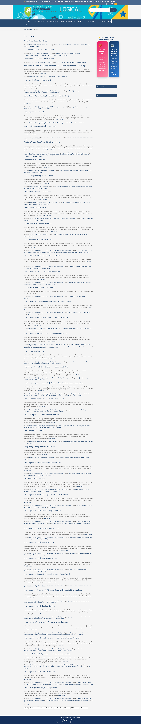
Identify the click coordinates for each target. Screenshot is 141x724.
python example (87, 186)
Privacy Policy (90, 21)
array (64, 202)
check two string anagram (84, 282)
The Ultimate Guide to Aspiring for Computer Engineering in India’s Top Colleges (55, 66)
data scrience (75, 137)
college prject (80, 153)
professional (51, 634)
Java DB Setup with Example (34, 478)
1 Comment (61, 314)
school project (65, 154)
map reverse (52, 314)
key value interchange (32, 314)
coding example (75, 344)
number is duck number (75, 684)
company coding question (66, 457)
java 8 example (78, 202)
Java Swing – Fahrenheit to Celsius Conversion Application (46, 367)
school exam (66, 634)
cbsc (49, 523)
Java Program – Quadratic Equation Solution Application (45, 333)
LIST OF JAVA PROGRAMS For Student (38, 239)
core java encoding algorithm (76, 266)
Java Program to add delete (76, 394)
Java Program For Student (34, 112)
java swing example (79, 346)
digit (25, 507)
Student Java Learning (41, 92)
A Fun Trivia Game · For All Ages (36, 41)
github (30, 154)
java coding (86, 457)
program (39, 491)
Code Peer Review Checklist (34, 160)
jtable (30, 395)
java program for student (44, 252)
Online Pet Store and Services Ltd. (37, 207)
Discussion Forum (103, 21)
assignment (73, 153)
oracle (77, 666)
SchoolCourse (42, 44)
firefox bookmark (74, 234)
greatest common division (78, 601)
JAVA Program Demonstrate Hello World (39, 287)
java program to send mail (77, 441)
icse (58, 523)
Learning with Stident (29, 92)
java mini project (28, 700)
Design (37, 218)
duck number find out (54, 684)
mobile (74, 666)
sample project (45, 154)
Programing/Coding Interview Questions (39, 447)
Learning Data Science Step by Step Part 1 (40, 126)
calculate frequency (82, 505)
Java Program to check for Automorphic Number (43, 510)
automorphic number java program (38, 523)
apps (28, 666)
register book (86, 700)
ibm (40, 666)
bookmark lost (65, 234)
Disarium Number (84, 569)
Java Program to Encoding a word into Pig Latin (42, 255)
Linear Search (32, 108)
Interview (43, 137)
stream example (32, 204)
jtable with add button (38, 395)
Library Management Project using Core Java (41, 687)
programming (59, 634)
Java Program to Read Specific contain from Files (42, 463)
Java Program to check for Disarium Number (41, 558)
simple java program (57, 252)
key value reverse (43, 314)
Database (37, 137)
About (80, 21)
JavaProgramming (43, 91)
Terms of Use (76, 717)
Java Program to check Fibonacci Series (39, 542)
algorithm (74, 107)
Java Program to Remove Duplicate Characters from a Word (47, 574)
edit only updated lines (36, 427)
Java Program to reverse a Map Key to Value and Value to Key (47, 301)
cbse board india (80, 633)
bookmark (58, 234)
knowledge (78, 523)
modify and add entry (64, 395)
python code (79, 186)
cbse (69, 553)
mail (86, 441)
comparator (72, 362)
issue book (85, 698)
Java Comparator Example (34, 351)
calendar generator (85, 410)
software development (76, 154)
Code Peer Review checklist (77, 170)
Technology (51, 91)
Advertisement (33, 665)
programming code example (67, 186)
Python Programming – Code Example (38, 176)
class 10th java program (83, 250)
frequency (29, 507)
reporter (46, 363)
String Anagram (28, 284)
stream (26, 204)
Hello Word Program (79, 296)
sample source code (55, 154)
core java (83, 91)
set (89, 202)
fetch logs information (74, 473)
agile (64, 153)
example (87, 153)
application (71, 410)
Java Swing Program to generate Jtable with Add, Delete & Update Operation (53, 383)
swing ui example (28, 379)
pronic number (57, 650)
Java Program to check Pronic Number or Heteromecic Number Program (52, 638)
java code (85, 202)
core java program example (84, 682)
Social (47, 44)
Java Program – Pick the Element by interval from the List (46, 317)
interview (61, 523)
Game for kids (80, 44)
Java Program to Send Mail (34, 431)
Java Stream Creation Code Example (37, 191)
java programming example (36, 363)
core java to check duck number (32, 684)
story (48, 62)
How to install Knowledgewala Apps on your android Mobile (47, 654)
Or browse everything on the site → (106, 79)
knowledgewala (86, 523)
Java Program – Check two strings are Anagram (42, 271)
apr (30, 666)
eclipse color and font (68, 425)
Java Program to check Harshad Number (39, 606)
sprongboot (27, 156)
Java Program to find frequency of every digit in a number (46, 494)
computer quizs (59, 53)
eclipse (31, 411)
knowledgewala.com (62, 666)
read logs (40, 475)
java (88, 91)
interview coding (78, 457)
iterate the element (78, 328)
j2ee (35, 411)
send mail (90, 441)
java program (44, 346)
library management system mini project (67, 700)
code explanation (28, 634)
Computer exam (70, 62)
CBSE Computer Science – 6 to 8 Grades (39, 50)
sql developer (42, 347)
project (29, 220)
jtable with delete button (51, 395)
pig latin (36, 268)
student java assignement (70, 252)
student (73, 634)
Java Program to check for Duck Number (39, 671)
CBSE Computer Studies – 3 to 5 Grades (39, 58)
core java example (87, 537)
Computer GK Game (60, 44)
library (69, 666)
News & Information (67, 21)
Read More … (43, 73)
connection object (84, 489)
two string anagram (38, 284)
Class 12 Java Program (75, 91)
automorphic (80, 521)
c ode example (70, 202)
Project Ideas (56, 218)
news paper (57, 665)
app (25, 666)
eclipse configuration (34, 346)
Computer (32, 44)
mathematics (89, 346)
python (39, 154)
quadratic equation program (31, 347)
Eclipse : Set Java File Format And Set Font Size (41, 415)
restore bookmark (84, 234)
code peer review (64, 170)
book (33, 666)
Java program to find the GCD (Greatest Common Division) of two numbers (53, 590)
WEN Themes (84, 722)
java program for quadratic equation (58, 346)
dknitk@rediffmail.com (31, 1)
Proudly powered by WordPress (61, 722)
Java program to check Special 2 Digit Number (41, 528)
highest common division (35, 618)
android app (87, 665)
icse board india (40, 634)
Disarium (76, 569)
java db (34, 491)
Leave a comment (34, 46)
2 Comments (52, 507)
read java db (45, 491)
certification (73, 537)
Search (39, 108)
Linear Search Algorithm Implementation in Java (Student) (46, 96)
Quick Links (110, 4)
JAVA (36, 91)
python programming (29, 188)
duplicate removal (78, 585)
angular (68, 153)
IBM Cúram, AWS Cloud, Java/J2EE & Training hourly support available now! (93, 1)
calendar (77, 410)
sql (81, 666)
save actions (45, 427)
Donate (28, 25)
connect (76, 489)
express (26, 154)
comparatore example (81, 362)
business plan (84, 218)
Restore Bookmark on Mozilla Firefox (38, 223)
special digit (45, 539)
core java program (67, 328)
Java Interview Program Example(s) (37, 80)
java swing (71, 346)
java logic (43, 571)
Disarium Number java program (32, 571)
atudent (70, 633)
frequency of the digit (38, 507)
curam (37, 666)
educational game (71, 44)
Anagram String (73, 282)
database (82, 137)
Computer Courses (60, 62)
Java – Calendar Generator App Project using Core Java (45, 399)
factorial (57, 186)
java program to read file (30, 475)
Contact (68, 717)
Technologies (38, 21)
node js (35, 154)
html (89, 218)
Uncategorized (51, 76)
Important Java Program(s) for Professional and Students (46, 622)
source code (85, 154)
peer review (27, 172)
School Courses (51, 21)
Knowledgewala (41, 8)
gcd (69, 601)
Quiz (36, 44)
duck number (45, 684)
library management (50, 700)
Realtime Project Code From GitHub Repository (42, 142)
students (34, 525)
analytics (69, 137)
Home (28, 21)
